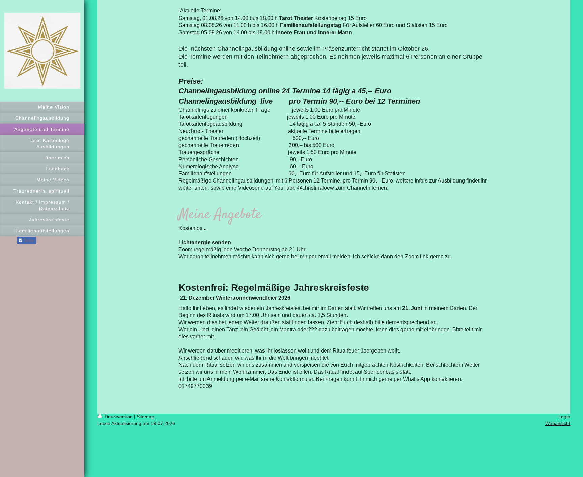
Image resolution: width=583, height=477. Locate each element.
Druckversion (118, 416)
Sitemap (145, 416)
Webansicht (557, 423)
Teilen (29, 240)
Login (564, 416)
